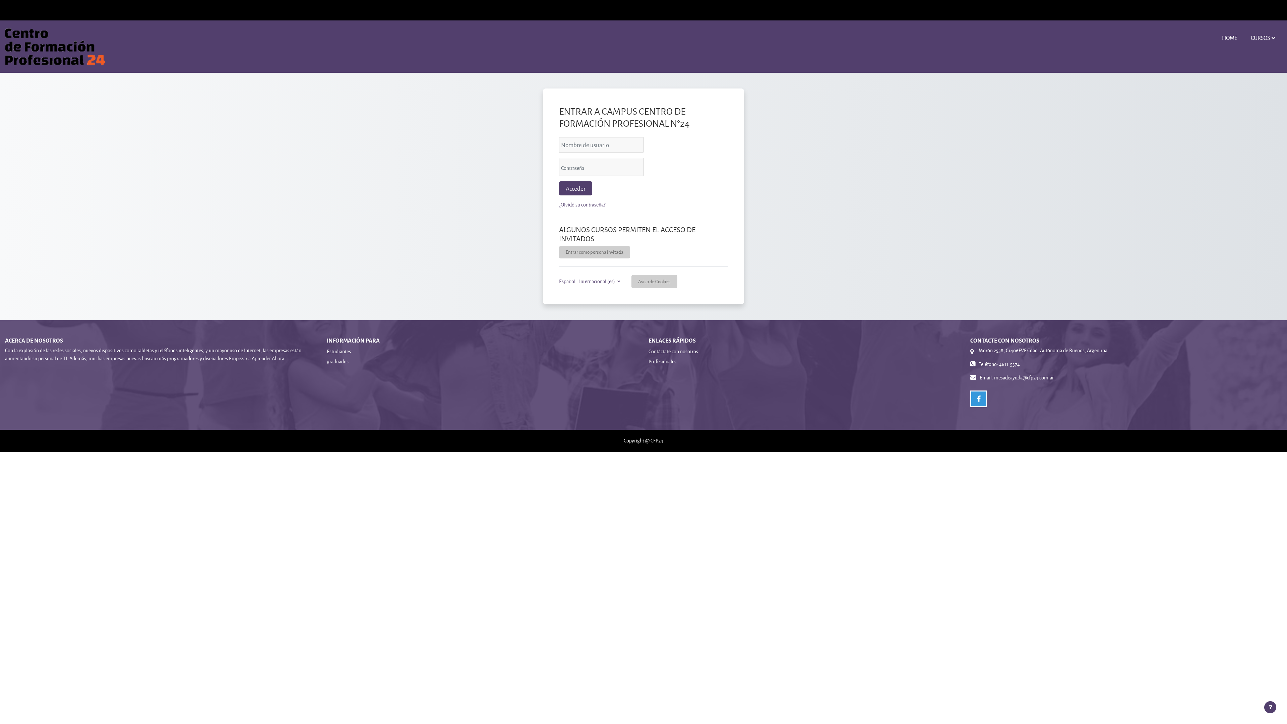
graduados (338, 361)
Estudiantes (339, 351)
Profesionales (662, 361)
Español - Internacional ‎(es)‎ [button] (587, 281)
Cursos (1260, 38)
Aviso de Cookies (654, 281)
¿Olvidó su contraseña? (582, 204)
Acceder (576, 188)
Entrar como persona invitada (594, 252)
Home (1229, 38)
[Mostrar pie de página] (1270, 707)
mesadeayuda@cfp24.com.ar (1024, 377)
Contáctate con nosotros (673, 351)
